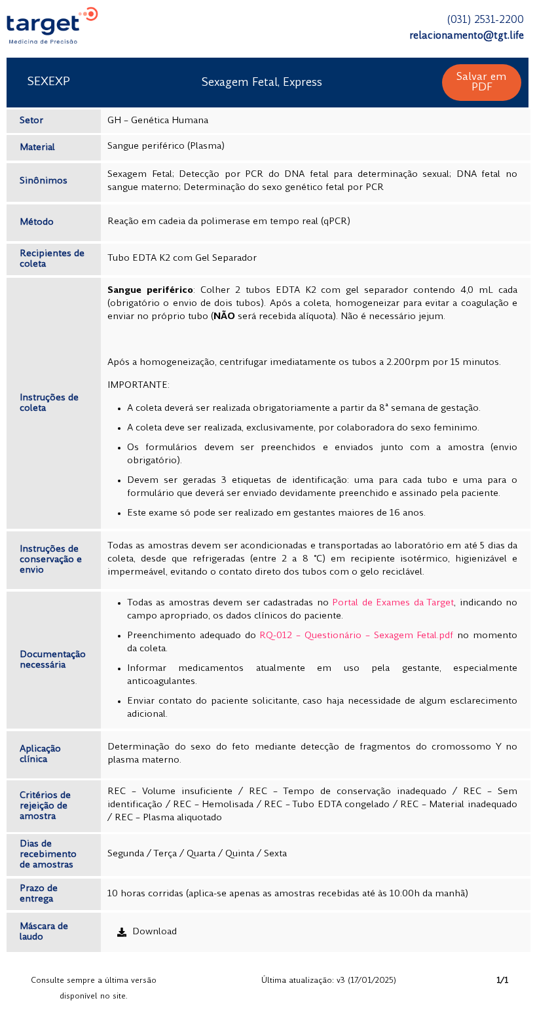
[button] (481, 82)
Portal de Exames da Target (393, 603)
